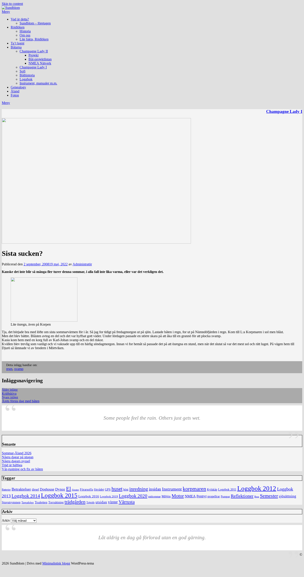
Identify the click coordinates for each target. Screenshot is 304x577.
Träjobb (90, 502)
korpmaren (194, 489)
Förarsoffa (86, 489)
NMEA (190, 496)
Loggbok (26, 79)
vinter (113, 502)
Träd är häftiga (12, 465)
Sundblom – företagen (35, 23)
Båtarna (16, 47)
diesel (35, 489)
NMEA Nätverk (39, 63)
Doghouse (47, 489)
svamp (18, 369)
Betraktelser (21, 489)
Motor (178, 496)
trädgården (75, 502)
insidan (155, 489)
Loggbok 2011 (227, 489)
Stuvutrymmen (11, 502)
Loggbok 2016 (88, 496)
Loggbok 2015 (59, 495)
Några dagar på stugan (17, 457)
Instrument (172, 489)
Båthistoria (27, 75)
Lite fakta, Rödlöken (34, 39)
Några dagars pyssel (16, 461)
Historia (25, 31)
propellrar (213, 496)
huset (116, 489)
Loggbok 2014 (26, 496)
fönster (75, 490)
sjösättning (287, 496)
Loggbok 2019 (109, 496)
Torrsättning (56, 502)
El (68, 489)
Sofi (22, 71)
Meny (6, 12)
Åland (15, 91)
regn (9, 369)
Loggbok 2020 (133, 495)
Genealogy (18, 87)
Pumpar (225, 496)
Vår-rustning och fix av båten (22, 469)
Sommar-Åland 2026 (16, 453)
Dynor (60, 489)
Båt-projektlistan (40, 59)
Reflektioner (242, 495)
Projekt (33, 55)
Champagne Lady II (34, 51)
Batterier (6, 489)
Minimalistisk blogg (56, 563)
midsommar (154, 496)
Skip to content (12, 4)
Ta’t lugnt (17, 43)
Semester (269, 496)
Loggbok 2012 (256, 488)
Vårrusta (127, 502)
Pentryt (202, 496)
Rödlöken (17, 27)
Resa (256, 496)
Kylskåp (212, 489)
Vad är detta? (20, 19)
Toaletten (41, 502)
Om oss (25, 35)
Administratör (82, 264)
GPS (108, 489)
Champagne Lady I (33, 67)
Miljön (166, 496)
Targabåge (27, 502)
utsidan (101, 502)
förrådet (99, 489)
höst (125, 489)
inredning (138, 489)
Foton (15, 95)
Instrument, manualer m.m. (38, 83)
